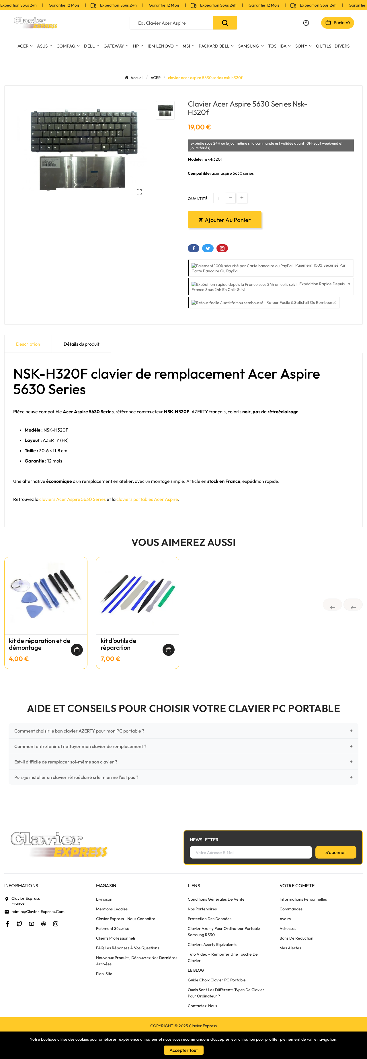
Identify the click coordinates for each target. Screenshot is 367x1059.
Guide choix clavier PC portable (217, 980)
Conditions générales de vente (216, 899)
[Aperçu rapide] (46, 601)
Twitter (208, 248)
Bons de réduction (296, 938)
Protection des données (209, 918)
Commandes (291, 909)
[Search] (225, 23)
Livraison (104, 899)
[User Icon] (306, 23)
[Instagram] (55, 924)
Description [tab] (28, 344)
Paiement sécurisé (112, 928)
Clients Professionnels (116, 938)
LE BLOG (196, 970)
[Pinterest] (43, 924)
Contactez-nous (202, 1005)
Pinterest (222, 248)
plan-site (104, 973)
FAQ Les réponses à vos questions (127, 947)
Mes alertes (290, 947)
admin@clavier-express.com (38, 911)
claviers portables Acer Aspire (147, 499)
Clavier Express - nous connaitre (125, 918)
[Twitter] (19, 924)
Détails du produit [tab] (81, 344)
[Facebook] (7, 924)
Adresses (288, 928)
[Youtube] (31, 924)
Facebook (193, 248)
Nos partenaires (202, 909)
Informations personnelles (303, 899)
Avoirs (285, 918)
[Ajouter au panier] (77, 650)
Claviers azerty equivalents (212, 944)
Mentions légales (112, 909)
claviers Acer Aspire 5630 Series (72, 499)
